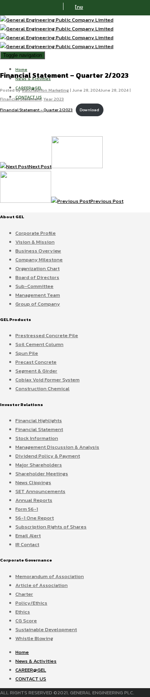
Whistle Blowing (34, 638)
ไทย (79, 7)
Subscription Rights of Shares (51, 526)
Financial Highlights (38, 420)
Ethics (22, 611)
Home (21, 69)
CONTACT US (30, 678)
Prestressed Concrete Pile (46, 335)
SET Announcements (40, 491)
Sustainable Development (46, 629)
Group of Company (37, 304)
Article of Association (41, 585)
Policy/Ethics (31, 603)
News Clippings (33, 482)
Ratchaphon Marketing (45, 90)
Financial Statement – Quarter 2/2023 (36, 110)
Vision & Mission (35, 242)
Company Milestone (39, 259)
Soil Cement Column (39, 344)
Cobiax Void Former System (47, 379)
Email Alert (28, 535)
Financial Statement (21, 99)
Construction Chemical (42, 388)
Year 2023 (53, 99)
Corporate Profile (35, 233)
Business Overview (38, 250)
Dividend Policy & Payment (47, 456)
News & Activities (36, 661)
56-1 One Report (34, 517)
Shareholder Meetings (41, 473)
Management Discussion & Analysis (57, 447)
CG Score (26, 620)
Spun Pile (26, 353)
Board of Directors (37, 277)
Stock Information (36, 438)
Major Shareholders (38, 464)
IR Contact (27, 544)
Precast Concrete (36, 362)
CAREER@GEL (30, 670)
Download (89, 110)
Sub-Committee (34, 286)
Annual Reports (33, 500)
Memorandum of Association (49, 576)
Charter (24, 594)
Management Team (37, 295)
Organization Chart (37, 268)
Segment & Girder (36, 370)
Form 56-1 (26, 509)
